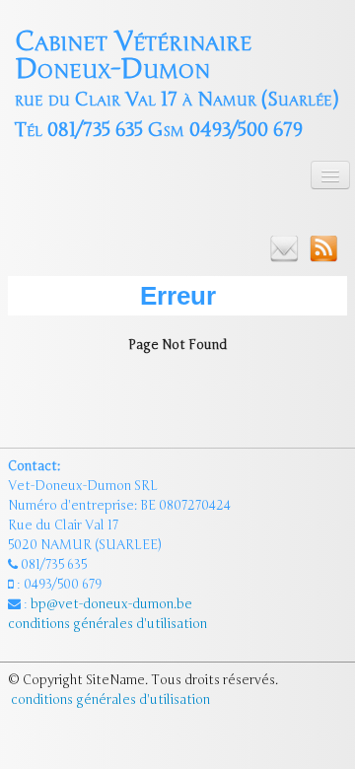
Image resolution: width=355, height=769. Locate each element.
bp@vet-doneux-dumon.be (111, 604)
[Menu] (330, 175)
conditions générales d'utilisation (109, 624)
